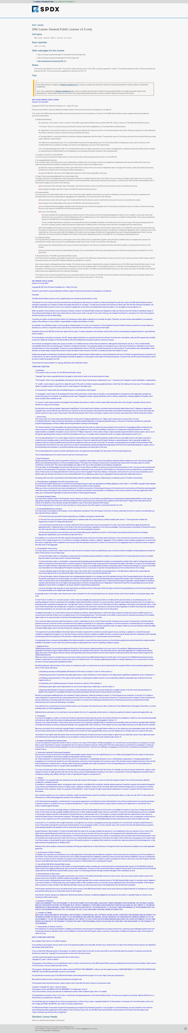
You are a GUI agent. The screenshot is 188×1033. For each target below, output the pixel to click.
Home (34, 25)
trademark (85, 1028)
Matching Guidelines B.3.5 (69, 85)
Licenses (41, 25)
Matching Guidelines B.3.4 (64, 91)
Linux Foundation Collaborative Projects (54, 2)
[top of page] (185, 1029)
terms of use (56, 1030)
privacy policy (46, 1030)
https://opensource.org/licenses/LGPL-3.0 (51, 61)
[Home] (57, 7)
